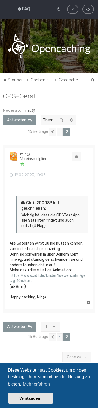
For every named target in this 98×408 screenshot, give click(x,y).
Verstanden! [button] (30, 398)
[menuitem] (24, 9)
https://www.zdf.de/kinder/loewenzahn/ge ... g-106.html (47, 278)
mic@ (30, 110)
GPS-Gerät (19, 96)
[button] (52, 132)
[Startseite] (49, 46)
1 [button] (59, 132)
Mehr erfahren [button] (36, 384)
